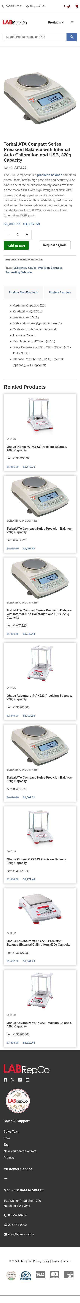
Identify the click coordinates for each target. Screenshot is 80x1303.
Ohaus (11, 438)
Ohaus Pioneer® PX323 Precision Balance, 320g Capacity (37, 861)
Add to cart (16, 246)
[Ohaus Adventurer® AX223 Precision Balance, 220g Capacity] (40, 663)
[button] (72, 22)
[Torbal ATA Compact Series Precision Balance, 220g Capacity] (40, 496)
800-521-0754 (14, 6)
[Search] (72, 37)
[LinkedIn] (20, 1080)
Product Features (60, 292)
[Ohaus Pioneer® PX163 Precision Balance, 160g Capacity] (40, 414)
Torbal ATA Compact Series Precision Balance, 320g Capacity (39, 779)
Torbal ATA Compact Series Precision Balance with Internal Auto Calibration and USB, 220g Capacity (39, 614)
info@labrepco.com (21, 1234)
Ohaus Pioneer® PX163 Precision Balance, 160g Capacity (37, 448)
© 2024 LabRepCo (20, 1261)
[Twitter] (13, 1080)
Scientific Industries (30, 259)
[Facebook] (5, 1080)
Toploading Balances (19, 272)
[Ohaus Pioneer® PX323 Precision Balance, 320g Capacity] (40, 827)
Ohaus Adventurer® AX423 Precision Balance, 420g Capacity (39, 1024)
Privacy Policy (41, 1261)
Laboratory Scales (24, 267)
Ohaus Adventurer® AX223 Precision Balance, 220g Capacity (39, 697)
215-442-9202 (17, 1224)
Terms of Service (61, 1261)
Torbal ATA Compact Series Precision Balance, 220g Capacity (39, 530)
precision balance (49, 175)
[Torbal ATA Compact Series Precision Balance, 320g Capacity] (40, 745)
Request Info (37, 6)
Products (54, 22)
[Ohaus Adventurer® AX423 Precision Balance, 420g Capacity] (40, 990)
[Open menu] (6, 1179)
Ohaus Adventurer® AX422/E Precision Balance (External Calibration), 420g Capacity (38, 942)
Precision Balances (50, 267)
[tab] (23, 292)
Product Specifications (23, 292)
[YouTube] (27, 1080)
